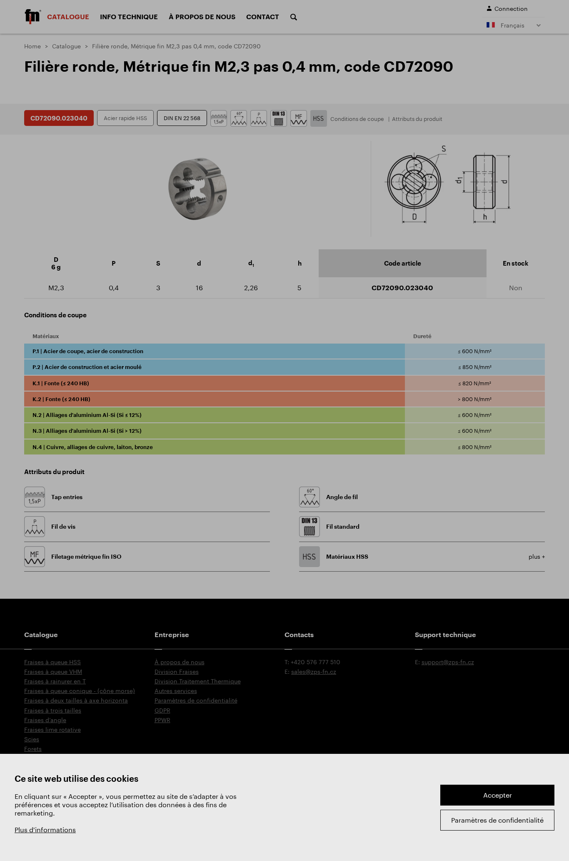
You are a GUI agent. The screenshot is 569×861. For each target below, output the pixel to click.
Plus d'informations (45, 829)
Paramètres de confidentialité (497, 820)
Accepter (497, 795)
